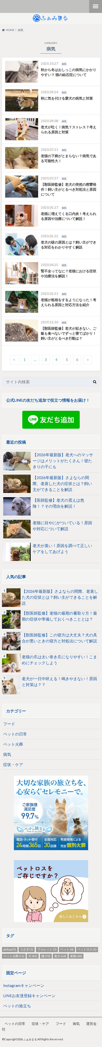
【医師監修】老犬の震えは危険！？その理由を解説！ (58, 503)
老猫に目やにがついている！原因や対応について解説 (62, 525)
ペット (67, 949)
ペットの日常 (15, 734)
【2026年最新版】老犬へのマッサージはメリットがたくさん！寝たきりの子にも (63, 460)
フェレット (46, 949)
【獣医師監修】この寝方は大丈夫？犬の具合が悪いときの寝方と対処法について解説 (59, 637)
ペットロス (87, 949)
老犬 (60, 956)
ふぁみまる (30, 1039)
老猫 (76, 956)
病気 (7, 754)
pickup (9, 949)
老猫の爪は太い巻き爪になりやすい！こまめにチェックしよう (59, 659)
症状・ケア (13, 764)
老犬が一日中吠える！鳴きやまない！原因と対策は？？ (59, 681)
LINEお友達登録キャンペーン (29, 995)
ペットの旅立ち (17, 1005)
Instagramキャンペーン (23, 985)
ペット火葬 (13, 744)
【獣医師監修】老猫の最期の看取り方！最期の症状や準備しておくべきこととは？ (59, 616)
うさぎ (26, 949)
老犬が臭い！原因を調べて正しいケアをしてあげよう (62, 548)
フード (9, 723)
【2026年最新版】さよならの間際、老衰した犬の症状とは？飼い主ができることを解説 (62, 483)
